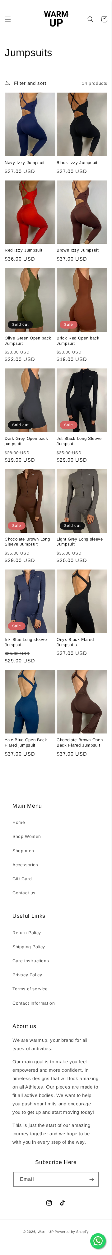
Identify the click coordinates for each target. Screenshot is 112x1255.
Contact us (23, 892)
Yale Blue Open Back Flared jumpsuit (26, 743)
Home (18, 822)
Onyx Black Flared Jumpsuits (75, 642)
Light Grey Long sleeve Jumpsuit (80, 542)
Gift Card (22, 878)
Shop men (23, 850)
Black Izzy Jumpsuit (77, 162)
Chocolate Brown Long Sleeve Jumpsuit (27, 542)
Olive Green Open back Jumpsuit (28, 341)
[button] (8, 19)
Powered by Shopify (72, 1231)
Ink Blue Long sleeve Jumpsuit (26, 642)
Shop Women (26, 836)
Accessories (25, 864)
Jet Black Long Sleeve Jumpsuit (79, 441)
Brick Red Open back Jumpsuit (78, 341)
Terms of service (30, 988)
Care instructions (30, 960)
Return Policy (26, 932)
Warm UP (46, 1231)
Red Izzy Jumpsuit (23, 250)
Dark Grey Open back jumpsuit (26, 441)
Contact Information (33, 1003)
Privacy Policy (27, 974)
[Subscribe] (91, 1179)
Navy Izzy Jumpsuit (25, 162)
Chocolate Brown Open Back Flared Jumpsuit (80, 743)
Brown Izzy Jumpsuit (78, 250)
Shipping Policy (28, 946)
